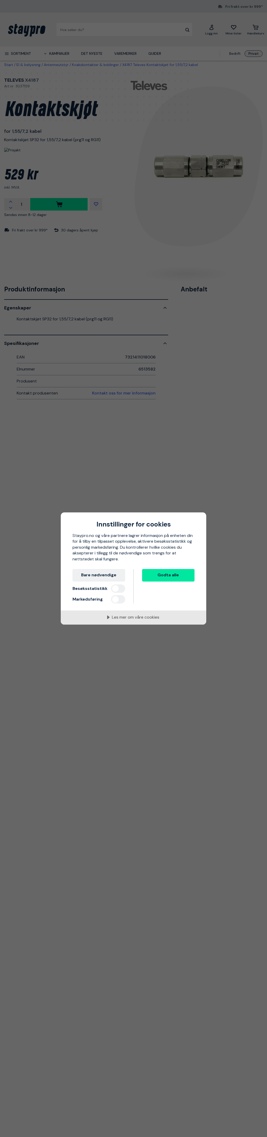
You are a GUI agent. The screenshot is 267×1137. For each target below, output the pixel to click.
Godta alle (168, 575)
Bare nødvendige (98, 575)
